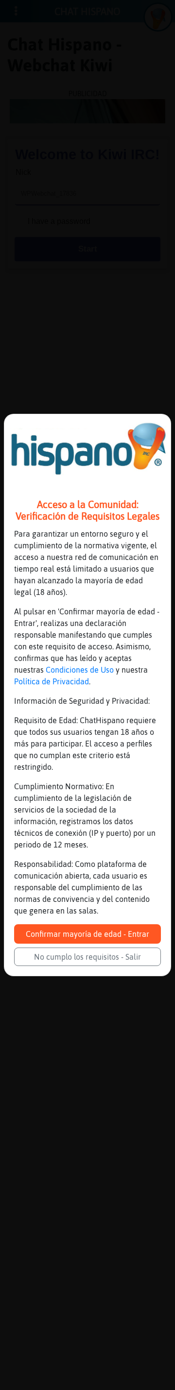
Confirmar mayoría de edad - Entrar (87, 934)
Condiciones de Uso (80, 669)
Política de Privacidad (51, 681)
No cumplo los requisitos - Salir (87, 956)
